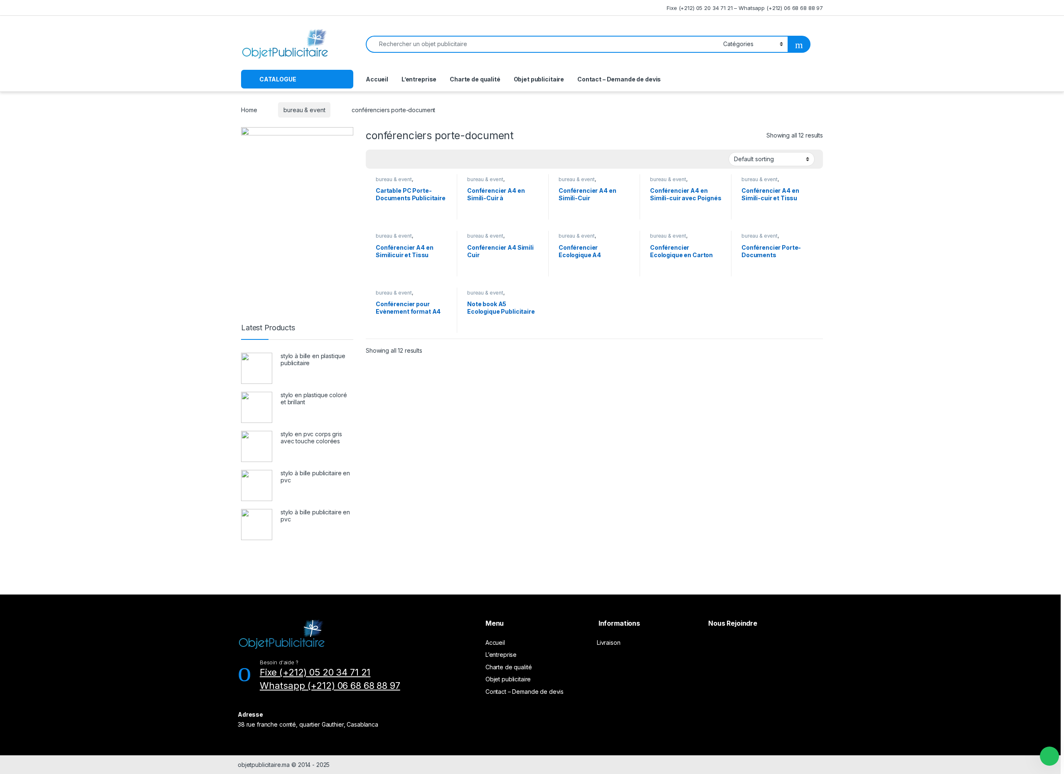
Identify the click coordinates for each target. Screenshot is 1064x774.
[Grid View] (377, 159)
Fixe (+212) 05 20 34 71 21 (315, 672)
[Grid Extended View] (389, 159)
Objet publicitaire (539, 79)
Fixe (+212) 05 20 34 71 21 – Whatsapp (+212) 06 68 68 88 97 (745, 8)
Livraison (609, 642)
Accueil (377, 79)
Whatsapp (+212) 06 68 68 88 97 (330, 685)
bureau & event (304, 109)
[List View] (401, 159)
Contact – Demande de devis (619, 79)
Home (249, 109)
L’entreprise (418, 79)
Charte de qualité (475, 79)
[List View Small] (413, 159)
